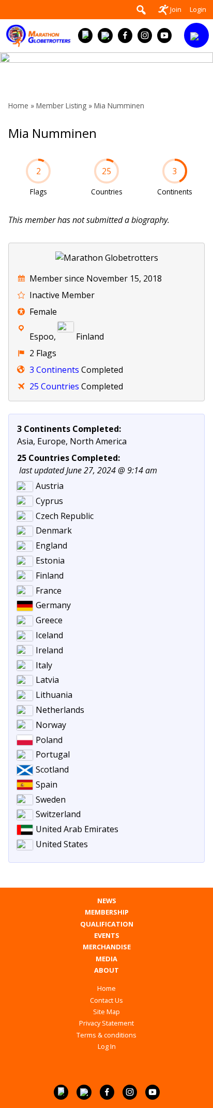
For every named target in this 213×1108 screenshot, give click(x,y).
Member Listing (61, 105)
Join (175, 9)
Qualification (106, 924)
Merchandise (107, 947)
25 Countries (54, 386)
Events (106, 935)
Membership (107, 912)
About (106, 970)
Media (106, 959)
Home (18, 105)
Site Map (106, 1011)
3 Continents (54, 369)
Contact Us (106, 1000)
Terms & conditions (106, 1035)
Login (198, 9)
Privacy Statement (106, 1023)
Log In (107, 1046)
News (106, 901)
